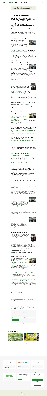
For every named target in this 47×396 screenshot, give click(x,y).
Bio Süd (12, 106)
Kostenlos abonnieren (15, 319)
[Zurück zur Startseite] (5, 1)
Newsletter (20, 379)
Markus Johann (26, 104)
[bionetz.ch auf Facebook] (22, 394)
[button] (43, 2)
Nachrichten (11, 2)
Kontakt (20, 392)
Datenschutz (26, 392)
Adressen (16, 2)
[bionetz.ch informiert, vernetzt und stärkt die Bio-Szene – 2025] (23, 7)
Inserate (25, 2)
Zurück (12, 325)
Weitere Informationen (38, 385)
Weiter (35, 325)
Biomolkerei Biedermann (21, 67)
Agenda (21, 2)
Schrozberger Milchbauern (15, 50)
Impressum (22, 392)
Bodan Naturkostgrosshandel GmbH (17, 91)
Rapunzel (14, 117)
